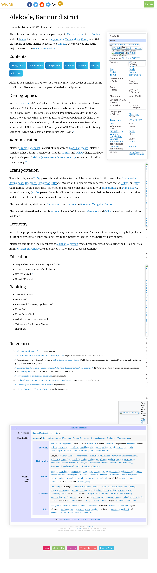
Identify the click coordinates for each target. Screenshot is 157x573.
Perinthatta (74, 447)
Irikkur (132, 141)
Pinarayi (132, 487)
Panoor (76, 438)
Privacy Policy (106, 548)
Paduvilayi (127, 497)
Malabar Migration (67, 243)
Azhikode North (113, 471)
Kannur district (75, 34)
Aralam (112, 506)
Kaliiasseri (88, 471)
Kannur (132, 72)
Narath (139, 471)
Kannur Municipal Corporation (46, 433)
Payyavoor (44, 183)
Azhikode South (128, 471)
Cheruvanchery (125, 494)
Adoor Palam (131, 501)
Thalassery (111, 438)
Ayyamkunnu (122, 506)
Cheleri (75, 466)
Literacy (114, 139)
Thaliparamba (124, 438)
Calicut (108, 211)
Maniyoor (96, 466)
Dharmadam (121, 487)
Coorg (84, 39)
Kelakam (64, 506)
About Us (72, 548)
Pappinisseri (99, 471)
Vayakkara (84, 447)
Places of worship (71, 519)
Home (46, 548)
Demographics (18, 65)
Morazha (113, 463)
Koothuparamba (54, 438)
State (112, 69)
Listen (149, 4)
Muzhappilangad (85, 482)
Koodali (54, 501)
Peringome (63, 447)
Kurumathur (129, 459)
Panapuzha (128, 447)
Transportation (54, 65)
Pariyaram (73, 463)
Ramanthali (56, 444)
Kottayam (90, 494)
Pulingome (107, 447)
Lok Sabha (115, 146)
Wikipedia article (90, 526)
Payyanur (43, 447)
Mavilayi (54, 482)
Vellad (79, 152)
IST (140, 120)
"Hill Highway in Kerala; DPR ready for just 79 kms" (39, 380)
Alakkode (143, 421)
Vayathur (88, 513)
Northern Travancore (27, 248)
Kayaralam (55, 466)
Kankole (109, 444)
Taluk (113, 75)
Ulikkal (125, 183)
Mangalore (92, 211)
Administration (35, 65)
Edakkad (73, 478)
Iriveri (123, 478)
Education (82, 65)
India (131, 66)
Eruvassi (106, 456)
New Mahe (86, 487)
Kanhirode (90, 478)
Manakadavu (72, 39)
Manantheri (98, 497)
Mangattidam (56, 497)
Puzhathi (104, 475)
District (114, 72)
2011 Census (22, 103)
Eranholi (103, 487)
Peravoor (82, 506)
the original (25, 371)
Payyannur (85, 438)
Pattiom (114, 494)
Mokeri (113, 490)
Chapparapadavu (107, 459)
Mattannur (67, 438)
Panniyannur (64, 490)
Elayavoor (132, 475)
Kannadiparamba (58, 475)
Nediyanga (55, 459)
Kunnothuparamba (59, 494)
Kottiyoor (55, 506)
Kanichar (73, 506)
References (16, 73)
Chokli (95, 487)
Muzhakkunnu (67, 509)
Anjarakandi (102, 478)
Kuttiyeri (83, 463)
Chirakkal (83, 475)
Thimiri (65, 152)
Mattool (54, 471)
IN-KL (132, 131)
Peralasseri (132, 478)
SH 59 (36, 178)
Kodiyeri (77, 487)
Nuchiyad (78, 513)
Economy (69, 65)
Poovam (64, 463)
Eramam (131, 444)
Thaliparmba (42, 461)
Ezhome (105, 451)
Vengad (118, 497)
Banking (95, 65)
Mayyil (131, 463)
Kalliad (63, 513)
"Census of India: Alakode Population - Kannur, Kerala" (41, 355)
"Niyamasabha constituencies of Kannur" (34, 376)
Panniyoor (55, 463)
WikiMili (7, 4)
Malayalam (134, 114)
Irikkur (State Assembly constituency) (54, 157)
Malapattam (93, 459)
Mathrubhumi (67, 380)
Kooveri (119, 459)
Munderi (81, 478)
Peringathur (84, 490)
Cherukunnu (64, 471)
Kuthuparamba (102, 494)
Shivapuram (90, 501)
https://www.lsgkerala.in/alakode (136, 154)
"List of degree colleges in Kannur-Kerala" (35, 385)
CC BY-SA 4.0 (78, 528)
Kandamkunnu (70, 497)
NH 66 (35, 192)
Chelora (54, 478)
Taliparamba (135, 75)
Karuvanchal (16, 183)
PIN (112, 123)
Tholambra (101, 501)
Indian (96, 34)
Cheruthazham (71, 451)
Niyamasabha (117, 141)
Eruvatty (54, 490)
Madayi (98, 451)
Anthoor (36, 438)
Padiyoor (54, 513)
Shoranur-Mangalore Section (96, 204)
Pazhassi (125, 509)
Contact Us (58, 548)
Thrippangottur (125, 490)
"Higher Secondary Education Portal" (33, 389)
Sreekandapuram (98, 438)
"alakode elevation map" (27, 351)
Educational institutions (89, 519)
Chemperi (31, 183)
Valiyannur (63, 478)
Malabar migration (44, 48)
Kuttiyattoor (85, 466)
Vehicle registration (116, 135)
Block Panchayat (78, 148)
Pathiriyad (137, 497)
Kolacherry (66, 466)
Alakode (71, 456)
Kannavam (109, 497)
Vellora (54, 447)
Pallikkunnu (114, 475)
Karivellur (91, 444)
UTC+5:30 (133, 120)
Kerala (132, 69)
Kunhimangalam (86, 451)
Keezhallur (72, 501)
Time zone (115, 120)
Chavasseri (79, 509)
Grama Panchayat (29, 148)
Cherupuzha (129, 178)
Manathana (92, 506)
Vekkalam (120, 501)
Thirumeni (118, 447)
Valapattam (93, 475)
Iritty (54, 183)
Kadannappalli (57, 451)
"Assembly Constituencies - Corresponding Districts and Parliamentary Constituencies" (55, 368)
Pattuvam (123, 463)
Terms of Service (88, 548)
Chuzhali (76, 459)
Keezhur (94, 509)
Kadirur (111, 487)
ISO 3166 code (116, 131)
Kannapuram (54, 204)
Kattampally (72, 475)
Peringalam (96, 490)
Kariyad (75, 490)
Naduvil (98, 456)
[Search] (60, 3)
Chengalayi (66, 459)
